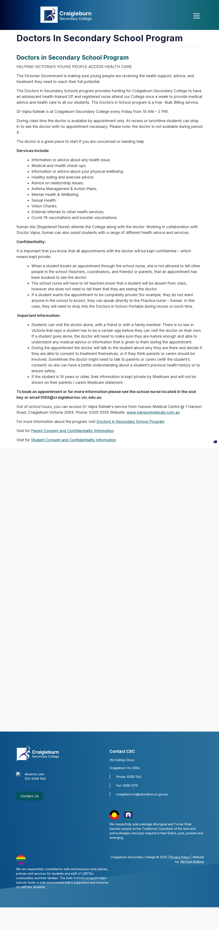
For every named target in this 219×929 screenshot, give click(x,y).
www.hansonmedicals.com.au (153, 412)
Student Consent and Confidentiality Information (73, 440)
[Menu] (196, 16)
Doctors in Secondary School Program (130, 421)
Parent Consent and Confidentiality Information (72, 430)
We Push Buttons (192, 861)
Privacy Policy (180, 857)
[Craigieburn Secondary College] (68, 14)
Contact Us (30, 796)
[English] (214, 441)
